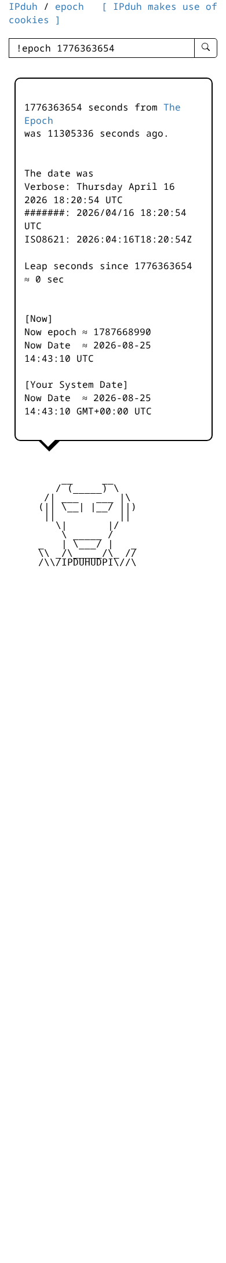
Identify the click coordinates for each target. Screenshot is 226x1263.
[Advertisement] (113, 662)
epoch (69, 6)
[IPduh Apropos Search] (205, 48)
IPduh (23, 6)
